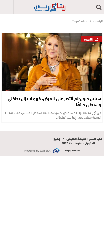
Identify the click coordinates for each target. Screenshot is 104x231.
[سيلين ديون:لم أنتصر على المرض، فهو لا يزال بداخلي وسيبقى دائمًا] (52, 62)
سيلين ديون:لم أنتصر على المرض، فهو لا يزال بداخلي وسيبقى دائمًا (54, 101)
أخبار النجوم (91, 39)
